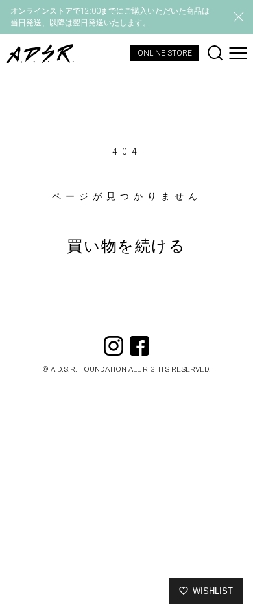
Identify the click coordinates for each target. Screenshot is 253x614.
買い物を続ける (126, 246)
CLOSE (239, 16)
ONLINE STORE (165, 53)
